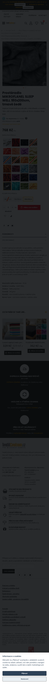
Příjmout (24, 673)
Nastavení (24, 679)
